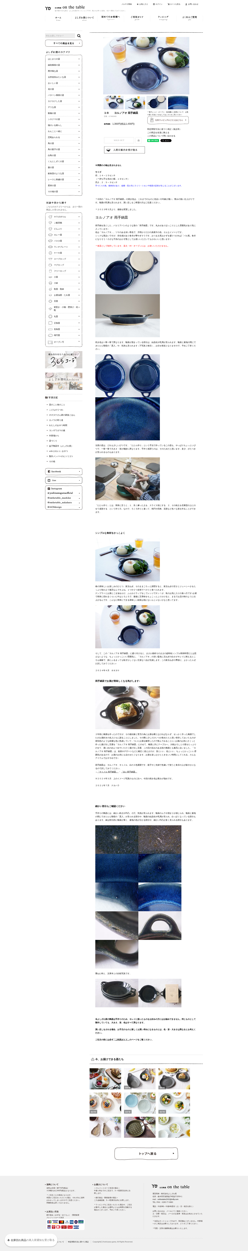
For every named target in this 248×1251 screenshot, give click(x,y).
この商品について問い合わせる (161, 136)
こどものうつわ (56, 410)
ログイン (159, 4)
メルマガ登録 (126, 4)
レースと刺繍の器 (56, 179)
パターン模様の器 (56, 95)
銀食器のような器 (56, 173)
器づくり (53, 441)
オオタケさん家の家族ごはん (62, 415)
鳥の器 (51, 143)
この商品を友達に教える (158, 132)
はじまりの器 (54, 59)
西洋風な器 (53, 71)
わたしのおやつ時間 (58, 425)
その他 (52, 461)
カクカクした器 (55, 101)
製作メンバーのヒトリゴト (61, 456)
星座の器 (52, 185)
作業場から (54, 436)
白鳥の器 (52, 155)
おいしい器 (53, 83)
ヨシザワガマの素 (57, 430)
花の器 (51, 89)
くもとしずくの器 (56, 161)
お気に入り (143, 4)
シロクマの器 (54, 119)
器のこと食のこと (57, 405)
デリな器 (52, 107)
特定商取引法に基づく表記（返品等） (164, 129)
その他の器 (53, 191)
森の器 (51, 167)
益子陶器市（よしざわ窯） (61, 446)
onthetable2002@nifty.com (168, 1199)
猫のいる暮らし (55, 125)
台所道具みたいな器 (57, 77)
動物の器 (52, 113)
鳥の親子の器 (54, 149)
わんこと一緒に (55, 131)
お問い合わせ (193, 4)
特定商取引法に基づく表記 (78, 1242)
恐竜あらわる (54, 137)
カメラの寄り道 (56, 420)
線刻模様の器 (54, 65)
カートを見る (175, 4)
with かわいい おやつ (58, 451)
